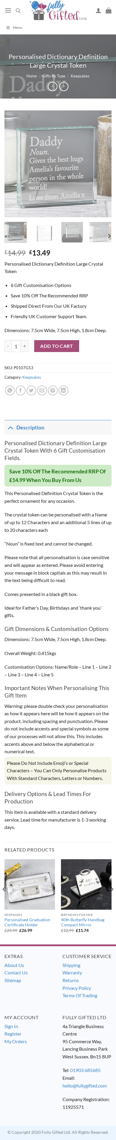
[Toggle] (10, 427)
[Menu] (8, 10)
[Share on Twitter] (31, 390)
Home (31, 76)
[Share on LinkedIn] (63, 390)
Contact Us (16, 972)
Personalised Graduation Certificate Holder (27, 922)
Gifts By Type (54, 76)
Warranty (72, 972)
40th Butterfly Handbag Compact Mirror (82, 922)
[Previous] (14, 164)
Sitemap (12, 980)
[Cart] (109, 10)
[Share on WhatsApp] (10, 390)
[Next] (102, 164)
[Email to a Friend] (42, 390)
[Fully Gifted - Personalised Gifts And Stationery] (58, 10)
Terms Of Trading (79, 995)
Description (30, 427)
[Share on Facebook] (21, 390)
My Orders (15, 1041)
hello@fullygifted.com (84, 1085)
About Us (14, 965)
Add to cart (56, 346)
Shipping (71, 965)
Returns (70, 980)
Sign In (11, 1026)
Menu (17, 27)
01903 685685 (85, 1070)
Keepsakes (80, 76)
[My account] (98, 10)
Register (12, 1033)
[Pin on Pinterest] (53, 390)
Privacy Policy (76, 988)
